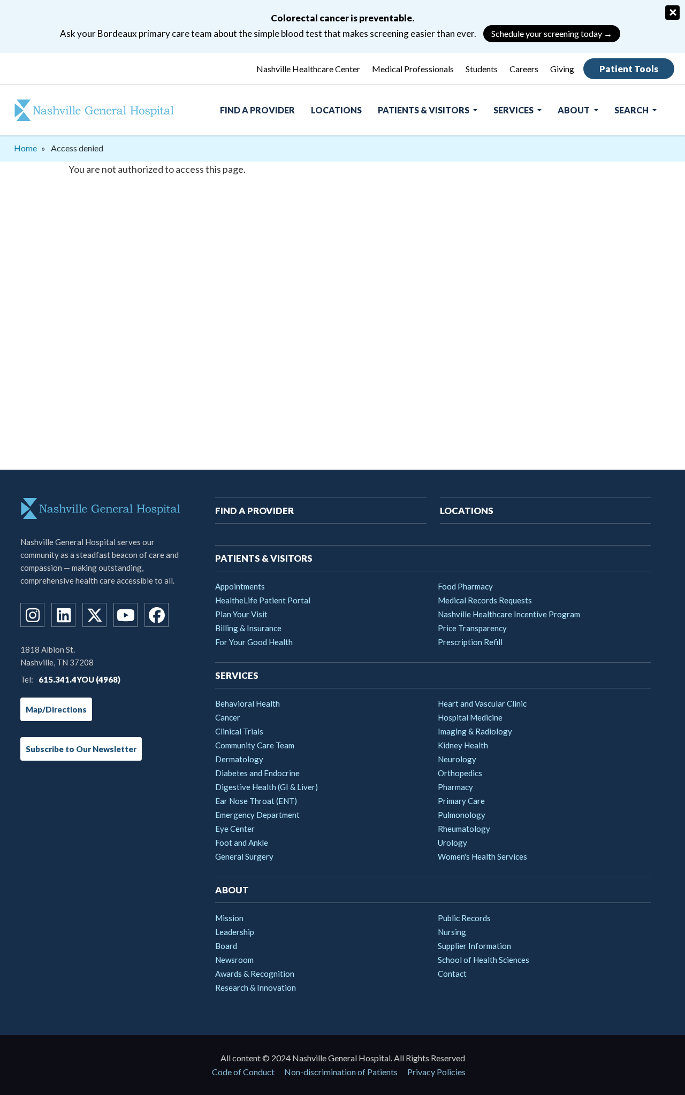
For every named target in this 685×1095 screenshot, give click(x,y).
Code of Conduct (243, 1072)
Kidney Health (463, 745)
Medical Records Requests (485, 600)
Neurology (457, 759)
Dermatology (239, 759)
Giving (562, 69)
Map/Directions (56, 709)
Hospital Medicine (470, 717)
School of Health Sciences (483, 959)
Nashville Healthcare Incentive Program (509, 614)
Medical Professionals (413, 69)
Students (482, 69)
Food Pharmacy (465, 586)
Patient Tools (628, 68)
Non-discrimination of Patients (341, 1072)
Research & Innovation (255, 987)
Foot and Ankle (241, 842)
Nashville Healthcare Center (308, 69)
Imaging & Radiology (475, 731)
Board (226, 946)
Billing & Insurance (248, 628)
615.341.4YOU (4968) (79, 679)
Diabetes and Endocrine (257, 773)
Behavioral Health (247, 703)
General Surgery (244, 856)
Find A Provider (257, 110)
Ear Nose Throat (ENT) (256, 801)
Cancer (227, 717)
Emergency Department (257, 815)
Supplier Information (474, 946)
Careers (523, 69)
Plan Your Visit (241, 614)
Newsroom (234, 959)
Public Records (464, 918)
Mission (229, 918)
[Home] (87, 110)
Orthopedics (460, 773)
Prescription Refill (470, 642)
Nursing (452, 932)
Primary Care (461, 801)
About (574, 110)
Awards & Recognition (254, 973)
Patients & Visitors (424, 110)
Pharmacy (455, 787)
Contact (452, 973)
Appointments (240, 586)
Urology (452, 842)
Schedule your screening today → (551, 33)
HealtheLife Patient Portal (262, 600)
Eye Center (235, 828)
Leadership (234, 932)
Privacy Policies (436, 1072)
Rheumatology (464, 828)
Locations (336, 110)
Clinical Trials (239, 731)
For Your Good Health (254, 642)
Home (25, 148)
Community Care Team (254, 745)
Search (632, 110)
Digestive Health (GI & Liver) (266, 787)
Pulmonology (461, 815)
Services (514, 110)
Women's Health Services (482, 856)
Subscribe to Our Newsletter (81, 749)
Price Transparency (472, 628)
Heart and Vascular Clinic (482, 703)
